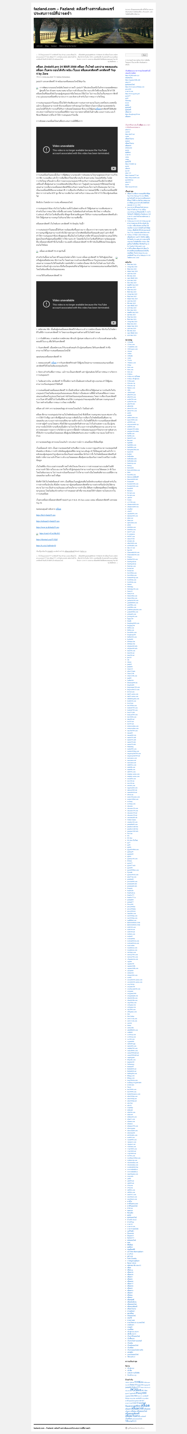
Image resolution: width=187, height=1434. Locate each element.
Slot (128, 1014)
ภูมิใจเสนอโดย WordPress (136, 1428)
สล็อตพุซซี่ (130, 1300)
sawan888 (130, 970)
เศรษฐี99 (130, 1352)
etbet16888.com (132, 543)
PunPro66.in (131, 893)
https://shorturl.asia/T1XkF (47, 539)
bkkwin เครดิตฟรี (133, 477)
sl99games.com (132, 1012)
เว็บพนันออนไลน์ (132, 1345)
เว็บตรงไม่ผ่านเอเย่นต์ (134, 1341)
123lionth (130, 342)
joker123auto (131, 671)
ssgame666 (130, 1041)
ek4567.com (131, 536)
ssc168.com (130, 1039)
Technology (130, 1064)
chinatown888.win (133, 504)
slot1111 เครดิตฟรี (143, 1396)
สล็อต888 (128, 145)
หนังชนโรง (128, 78)
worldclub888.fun (132, 1167)
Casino (129, 500)
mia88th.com (131, 767)
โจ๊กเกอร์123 (131, 1357)
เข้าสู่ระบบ (130, 1368)
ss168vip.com (131, 1034)
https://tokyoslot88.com (132, 177)
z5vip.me (130, 1185)
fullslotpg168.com (132, 589)
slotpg (127, 159)
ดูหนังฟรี (128, 107)
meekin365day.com (133, 751)
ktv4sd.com (130, 692)
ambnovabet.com (132, 417)
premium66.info (132, 884)
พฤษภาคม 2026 (132, 271)
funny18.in (130, 593)
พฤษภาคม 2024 (132, 326)
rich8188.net (131, 929)
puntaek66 (130, 900)
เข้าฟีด (129, 1370)
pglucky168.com (132, 858)
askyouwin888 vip (133, 424)
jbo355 (129, 657)
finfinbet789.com (132, 559)
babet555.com (131, 438)
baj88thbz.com (131, 445)
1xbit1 (129, 358)
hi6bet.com (130, 628)
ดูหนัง (127, 105)
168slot (129, 351)
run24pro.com (131, 952)
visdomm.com (131, 1146)
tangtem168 (130, 1062)
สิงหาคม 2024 (131, 319)
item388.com (131, 651)
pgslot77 (128, 96)
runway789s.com (132, 954)
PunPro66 (130, 890)
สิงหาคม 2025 (131, 292)
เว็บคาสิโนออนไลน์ (133, 1336)
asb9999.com (131, 422)
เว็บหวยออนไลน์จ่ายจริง (135, 1350)
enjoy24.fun (131, 539)
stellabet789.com (132, 1048)
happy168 (130, 619)
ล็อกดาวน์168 (131, 1263)
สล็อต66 (128, 116)
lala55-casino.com (132, 694)
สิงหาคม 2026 (131, 264)
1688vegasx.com (132, 349)
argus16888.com (132, 420)
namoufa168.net (132, 792)
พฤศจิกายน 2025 (132, 285)
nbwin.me (130, 794)
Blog (46, 46)
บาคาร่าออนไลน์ (132, 1229)
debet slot (130, 518)
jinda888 (130, 667)
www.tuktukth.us (132, 1169)
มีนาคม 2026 (131, 276)
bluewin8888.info (132, 479)
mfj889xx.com (131, 765)
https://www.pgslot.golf (132, 94)
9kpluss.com (131, 388)
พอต (128, 1242)
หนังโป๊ (129, 1318)
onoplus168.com (132, 822)
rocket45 (130, 936)
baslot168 (130, 452)
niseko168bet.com (132, 799)
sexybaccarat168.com (133, 989)
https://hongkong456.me (132, 114)
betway (129, 465)
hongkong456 (131, 635)
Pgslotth (129, 872)
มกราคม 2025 (131, 308)
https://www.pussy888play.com (134, 87)
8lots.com (130, 367)
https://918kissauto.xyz (132, 75)
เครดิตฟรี (143, 1416)
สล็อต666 (130, 1281)
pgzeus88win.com (132, 874)
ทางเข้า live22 (131, 1220)
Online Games (131, 820)
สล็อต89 (130, 1288)
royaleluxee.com (132, 948)
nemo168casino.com (133, 797)
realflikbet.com (131, 920)
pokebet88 (130, 879)
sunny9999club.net (133, 1053)
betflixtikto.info (132, 459)
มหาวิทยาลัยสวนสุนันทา (135, 1252)
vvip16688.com (132, 1149)
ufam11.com (131, 1119)
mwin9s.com (131, 785)
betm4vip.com (131, 463)
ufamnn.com (131, 1121)
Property (130, 888)
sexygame (130, 991)
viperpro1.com (131, 1142)
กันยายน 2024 (131, 317)
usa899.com (131, 1137)
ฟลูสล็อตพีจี (131, 1249)
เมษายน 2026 (131, 273)
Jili (128, 660)
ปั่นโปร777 (130, 1238)
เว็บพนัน (130, 1343)
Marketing (130, 747)
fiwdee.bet (130, 568)
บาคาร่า (128, 155)
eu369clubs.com (132, 545)
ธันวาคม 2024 (131, 310)
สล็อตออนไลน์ (131, 1304)
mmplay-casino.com (133, 774)
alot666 (129, 415)
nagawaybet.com (132, 788)
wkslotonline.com (132, 1162)
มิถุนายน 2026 (131, 269)
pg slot (127, 171)
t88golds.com (131, 1060)
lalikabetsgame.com (133, 699)
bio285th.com (131, 475)
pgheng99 (130, 852)
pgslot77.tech (131, 865)
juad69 (129, 678)
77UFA (129, 360)
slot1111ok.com (132, 1018)
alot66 (129, 413)
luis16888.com (131, 717)
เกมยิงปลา (130, 1325)
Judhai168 (130, 680)
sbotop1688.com (132, 975)
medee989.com (131, 749)
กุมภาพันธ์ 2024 (132, 333)
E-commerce (131, 534)
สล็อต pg (130, 1270)
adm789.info (131, 404)
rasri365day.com (132, 916)
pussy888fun (131, 906)
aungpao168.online (133, 429)
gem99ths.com (131, 605)
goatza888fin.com (132, 612)
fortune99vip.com (132, 577)
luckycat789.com (132, 715)
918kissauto (131, 381)
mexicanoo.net (131, 760)
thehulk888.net (131, 1069)
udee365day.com (132, 1096)
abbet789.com (131, 395)
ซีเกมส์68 (130, 1213)
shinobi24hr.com (132, 998)
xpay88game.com (132, 1174)
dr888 (129, 525)
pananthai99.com (132, 824)
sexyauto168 (131, 986)
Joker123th (130, 673)
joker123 (128, 82)
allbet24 (127, 168)
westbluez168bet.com (133, 1158)
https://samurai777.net (132, 175)
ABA (129, 390)
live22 (127, 103)
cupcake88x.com (132, 513)
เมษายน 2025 (131, 301)
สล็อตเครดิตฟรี (70, 551)
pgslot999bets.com (133, 870)
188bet (129, 353)
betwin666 (130, 468)
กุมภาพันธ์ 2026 (132, 278)
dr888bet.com (131, 527)
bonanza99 (130, 481)
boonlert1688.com (132, 484)
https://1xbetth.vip (130, 164)
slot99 (127, 136)
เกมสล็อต (130, 1329)
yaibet (129, 1178)
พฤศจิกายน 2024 (132, 312)
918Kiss (129, 374)
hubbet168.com (132, 637)
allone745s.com (132, 408)
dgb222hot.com (132, 523)
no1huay (130, 801)
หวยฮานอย (131, 1320)
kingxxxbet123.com (133, 689)
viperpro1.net (131, 1144)
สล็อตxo (129, 1297)
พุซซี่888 (128, 152)
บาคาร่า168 (129, 91)
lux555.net (130, 721)
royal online (130, 945)
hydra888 (130, 639)
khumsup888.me (132, 683)
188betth (130, 356)
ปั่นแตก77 (130, 1236)
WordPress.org (131, 1375)
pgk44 (129, 856)
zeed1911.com (131, 1194)
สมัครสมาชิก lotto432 (134, 1265)
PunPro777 (130, 895)
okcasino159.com (132, 808)
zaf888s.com (131, 1190)
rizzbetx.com (131, 934)
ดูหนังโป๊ (128, 161)
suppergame (131, 1057)
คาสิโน (129, 1201)
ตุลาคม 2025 (131, 287)
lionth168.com (131, 701)
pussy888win (131, 911)
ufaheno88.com (132, 1117)
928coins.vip (131, 383)
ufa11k (129, 1105)
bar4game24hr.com (133, 449)
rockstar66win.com (133, 941)
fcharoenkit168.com (133, 552)
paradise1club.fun (132, 826)
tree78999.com (131, 1089)
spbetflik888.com (132, 1030)
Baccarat (129, 440)
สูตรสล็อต (130, 1313)
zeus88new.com (132, 1197)
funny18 (129, 591)
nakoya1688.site (132, 790)
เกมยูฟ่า (130, 1327)
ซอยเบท (130, 1210)
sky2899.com (131, 1009)
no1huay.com (131, 804)
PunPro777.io (131, 897)
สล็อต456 (130, 1274)
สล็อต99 (130, 1293)
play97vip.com (131, 877)
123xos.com (131, 344)
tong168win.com (132, 1080)
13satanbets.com (132, 347)
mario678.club (131, 737)
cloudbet (129, 509)
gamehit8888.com (132, 603)
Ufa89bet (130, 1108)
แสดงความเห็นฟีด (133, 1373)
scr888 (129, 977)
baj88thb (130, 443)
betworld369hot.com (133, 470)
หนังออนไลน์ (131, 1316)
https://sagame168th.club (132, 80)
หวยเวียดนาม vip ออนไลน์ (136, 1322)
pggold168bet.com (133, 849)
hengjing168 (131, 625)
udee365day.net (132, 1098)
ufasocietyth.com (132, 1130)
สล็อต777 (130, 1284)
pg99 (126, 98)
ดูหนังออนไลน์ (130, 84)
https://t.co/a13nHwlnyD (46, 545)
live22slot (130, 703)
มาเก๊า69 (130, 1254)
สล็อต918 (130, 1290)
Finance (129, 557)
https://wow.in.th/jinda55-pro (47, 527)
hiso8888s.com (131, 632)
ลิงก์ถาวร (83, 551)
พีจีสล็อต (130, 1245)
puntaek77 (130, 902)
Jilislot (129, 662)
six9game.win (131, 1005)
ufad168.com (131, 1112)
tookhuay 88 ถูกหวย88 (134, 1082)
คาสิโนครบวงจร (132, 1204)
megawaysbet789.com (134, 753)
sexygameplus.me (132, 996)
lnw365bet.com (132, 705)
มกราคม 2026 (131, 280)
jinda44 (127, 141)
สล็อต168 (128, 112)
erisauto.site (130, 541)
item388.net (130, 653)
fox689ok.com (131, 580)
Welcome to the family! (67, 46)
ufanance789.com (132, 1126)
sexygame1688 (131, 993)
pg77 (128, 842)
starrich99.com (131, 1046)
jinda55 (50, 551)
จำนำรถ (130, 1208)
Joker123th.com (132, 676)
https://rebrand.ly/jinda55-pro (48, 521)
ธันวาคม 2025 (131, 283)
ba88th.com (130, 433)
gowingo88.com (132, 616)
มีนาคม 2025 (131, 303)
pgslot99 (130, 868)
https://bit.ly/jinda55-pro (45, 515)
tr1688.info (130, 1085)
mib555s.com (131, 772)
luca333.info (131, 712)
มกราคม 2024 (131, 335)
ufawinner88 (131, 1133)
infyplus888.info (132, 646)
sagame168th (131, 966)
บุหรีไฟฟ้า (130, 1231)
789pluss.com (131, 363)
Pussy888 (130, 904)
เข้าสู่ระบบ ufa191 (133, 1332)
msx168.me (130, 781)
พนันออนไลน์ (131, 1240)
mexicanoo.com (132, 758)
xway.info (130, 1176)
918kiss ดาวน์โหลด (133, 376)
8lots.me (129, 372)
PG (128, 836)
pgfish (129, 847)
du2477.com (131, 532)
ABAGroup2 (131, 392)
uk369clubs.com (132, 1135)
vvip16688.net (131, 1151)
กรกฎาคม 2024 (132, 321)
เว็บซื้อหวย (130, 1338)
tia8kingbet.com (132, 1073)
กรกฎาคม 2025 (132, 294)
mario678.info (131, 742)
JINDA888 (128, 148)
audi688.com (131, 427)
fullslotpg (128, 100)
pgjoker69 (130, 854)
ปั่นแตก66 (130, 1233)
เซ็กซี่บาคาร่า (131, 1334)
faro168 (129, 550)
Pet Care (129, 833)
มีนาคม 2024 (131, 331)
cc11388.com (131, 502)
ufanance (130, 1124)
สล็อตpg (130, 1295)
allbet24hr (130, 406)
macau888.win (131, 735)
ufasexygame (131, 1128)
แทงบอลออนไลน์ (132, 1354)
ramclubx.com (131, 913)
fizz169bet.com (131, 573)
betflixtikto (130, 456)
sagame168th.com (132, 968)
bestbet (129, 454)
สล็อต (98, 108)
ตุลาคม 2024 (131, 315)
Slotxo (129, 1025)
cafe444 (129, 497)
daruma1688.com (132, 516)
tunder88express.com (133, 1094)
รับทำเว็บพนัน (131, 1258)
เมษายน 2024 (131, 328)
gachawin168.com (132, 600)
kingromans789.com (133, 687)
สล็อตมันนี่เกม (131, 1302)
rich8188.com (131, 927)
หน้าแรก (40, 46)
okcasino (130, 806)
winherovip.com (132, 1160)
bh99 (128, 472)
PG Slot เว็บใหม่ (132, 840)
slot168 (127, 132)
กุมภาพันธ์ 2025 (132, 305)
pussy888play (131, 909)
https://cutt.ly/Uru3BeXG (50, 533)
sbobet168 (130, 973)
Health (129, 621)
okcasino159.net (132, 813)
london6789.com (132, 708)
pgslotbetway (129, 180)
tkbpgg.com (130, 1076)
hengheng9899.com (133, 623)
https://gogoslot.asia (131, 187)
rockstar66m (131, 938)
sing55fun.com (131, 1002)
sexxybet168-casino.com (134, 980)
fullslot (129, 584)
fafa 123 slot (131, 548)
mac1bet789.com (132, 731)
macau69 (130, 733)
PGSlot (129, 861)
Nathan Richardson (63, 77)
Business (130, 491)
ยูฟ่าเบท (130, 1256)
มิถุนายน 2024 (131, 324)
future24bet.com (132, 596)
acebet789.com (131, 399)
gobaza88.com (131, 614)
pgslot (127, 150)
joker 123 (128, 173)
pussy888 (128, 89)
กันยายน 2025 (131, 289)
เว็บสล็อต (130, 1348)
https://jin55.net (130, 134)
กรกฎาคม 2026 (132, 267)
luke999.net (130, 719)
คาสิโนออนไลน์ (132, 1206)
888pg (129, 365)
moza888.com (131, 778)
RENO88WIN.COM (133, 922)
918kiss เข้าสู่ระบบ (133, 379)
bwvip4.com (131, 493)
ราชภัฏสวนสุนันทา (133, 1261)
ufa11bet (130, 1103)
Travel (129, 1087)
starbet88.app (131, 1044)
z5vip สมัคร (145, 1398)
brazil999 (130, 488)
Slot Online (130, 1016)
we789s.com (131, 1156)
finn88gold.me (131, 561)
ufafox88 (130, 1114)
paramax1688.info (132, 831)
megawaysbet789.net (133, 756)
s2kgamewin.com (132, 959)
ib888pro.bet (131, 641)
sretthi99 (130, 1032)
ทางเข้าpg (130, 1222)
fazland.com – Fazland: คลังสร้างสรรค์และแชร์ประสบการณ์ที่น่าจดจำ (74, 11)
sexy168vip (130, 984)
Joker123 (130, 669)
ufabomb (130, 1110)
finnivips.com (131, 566)
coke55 (129, 511)
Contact (54, 46)
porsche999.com (132, 881)
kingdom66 (130, 685)
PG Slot (129, 838)
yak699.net (130, 1181)
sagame (129, 961)
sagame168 (130, 964)
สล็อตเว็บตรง (129, 139)
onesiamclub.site (132, 817)
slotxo (127, 157)
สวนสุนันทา (131, 1311)
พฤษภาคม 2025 (132, 299)
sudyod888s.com (132, 1050)
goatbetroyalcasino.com (134, 609)
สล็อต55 (130, 1277)
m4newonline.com (132, 726)
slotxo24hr (130, 1028)
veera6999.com (131, 1140)
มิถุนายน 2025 (131, 296)
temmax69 (130, 1066)
